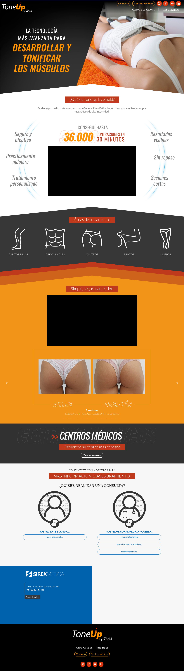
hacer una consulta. (55, 537)
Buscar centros (92, 455)
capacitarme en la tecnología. (129, 544)
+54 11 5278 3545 (35, 590)
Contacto (123, 3)
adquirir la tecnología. (129, 537)
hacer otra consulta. (129, 552)
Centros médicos (99, 654)
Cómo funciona (143, 9)
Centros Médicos (143, 3)
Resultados (171, 9)
